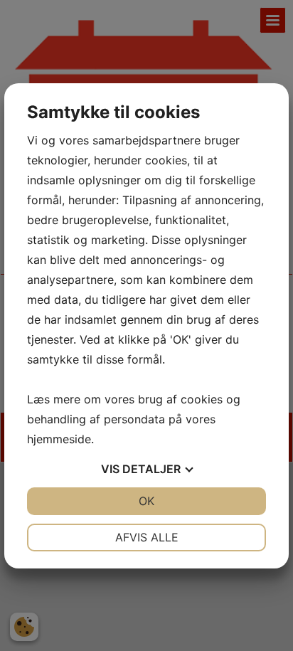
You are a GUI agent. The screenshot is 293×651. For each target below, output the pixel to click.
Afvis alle (147, 537)
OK (146, 501)
